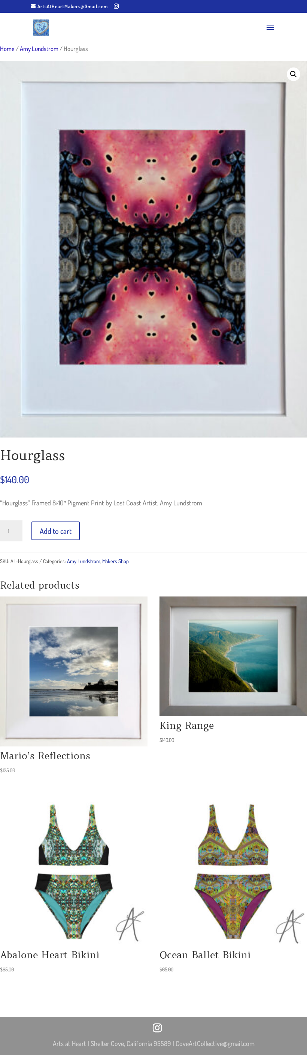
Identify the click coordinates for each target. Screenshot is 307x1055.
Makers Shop (115, 561)
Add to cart (56, 531)
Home (7, 48)
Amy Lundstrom (39, 48)
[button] (293, 74)
